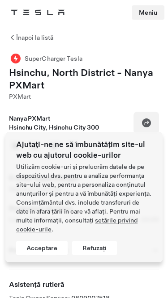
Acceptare (41, 248)
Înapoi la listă (34, 37)
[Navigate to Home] (38, 12)
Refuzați (94, 248)
